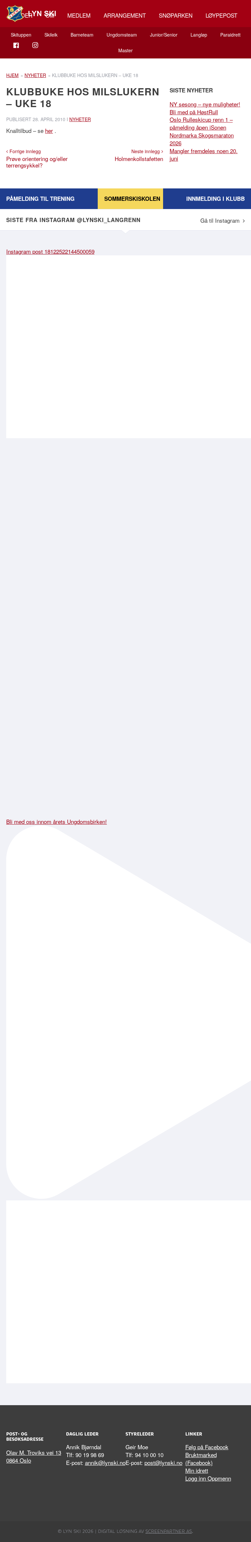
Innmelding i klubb (215, 198)
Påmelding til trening (40, 198)
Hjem (12, 75)
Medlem (79, 15)
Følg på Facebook (206, 1447)
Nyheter (35, 75)
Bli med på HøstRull (194, 112)
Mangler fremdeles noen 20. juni (204, 155)
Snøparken (175, 15)
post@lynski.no (163, 1462)
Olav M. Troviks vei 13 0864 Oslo (33, 1456)
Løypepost (221, 15)
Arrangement (125, 15)
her (49, 130)
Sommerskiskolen (132, 198)
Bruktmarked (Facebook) (201, 1459)
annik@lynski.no (105, 1462)
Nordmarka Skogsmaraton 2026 (202, 139)
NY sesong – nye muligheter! (205, 104)
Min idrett (196, 1470)
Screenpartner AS (168, 1531)
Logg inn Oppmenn (208, 1478)
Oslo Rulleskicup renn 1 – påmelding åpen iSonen (201, 123)
